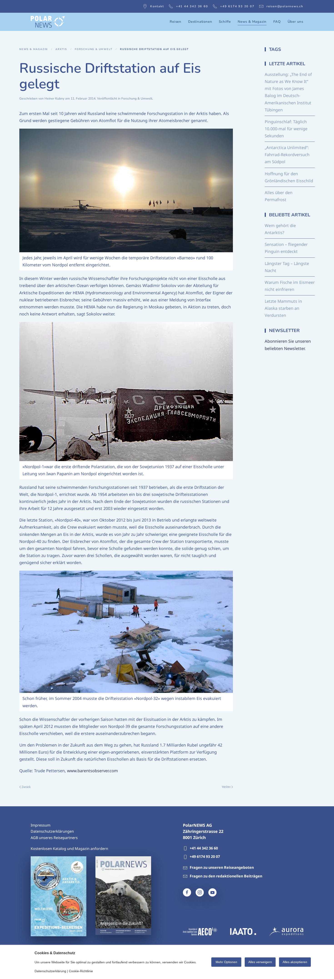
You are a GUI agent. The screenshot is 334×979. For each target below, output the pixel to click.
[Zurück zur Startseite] (48, 22)
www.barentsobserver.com (92, 770)
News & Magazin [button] (252, 21)
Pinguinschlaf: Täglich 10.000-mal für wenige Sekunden (286, 128)
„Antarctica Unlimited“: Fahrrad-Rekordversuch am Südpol (287, 154)
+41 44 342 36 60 (192, 6)
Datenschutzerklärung (50, 971)
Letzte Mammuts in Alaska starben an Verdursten (283, 308)
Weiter (226, 787)
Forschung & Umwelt (136, 98)
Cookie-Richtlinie (81, 971)
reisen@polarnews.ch (285, 6)
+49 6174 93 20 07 (237, 6)
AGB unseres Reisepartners (54, 837)
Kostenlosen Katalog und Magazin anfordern (69, 848)
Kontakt (157, 6)
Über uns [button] (295, 21)
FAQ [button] (277, 21)
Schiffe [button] (225, 21)
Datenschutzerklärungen (52, 831)
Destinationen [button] (200, 21)
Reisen (175, 21)
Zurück (26, 787)
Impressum (40, 825)
